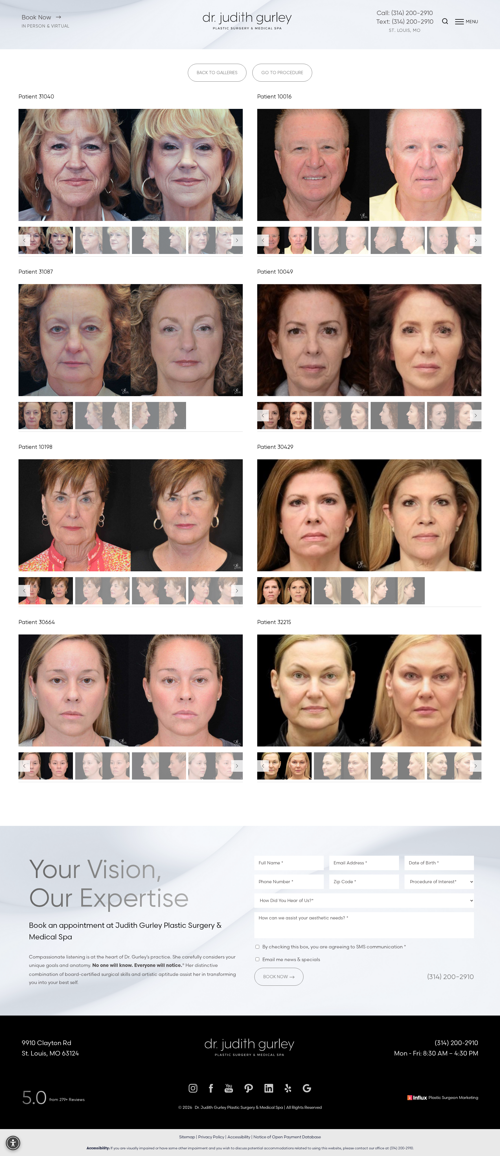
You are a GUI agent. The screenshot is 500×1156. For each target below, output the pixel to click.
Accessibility (238, 1136)
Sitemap (187, 1136)
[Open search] (445, 21)
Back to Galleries (217, 72)
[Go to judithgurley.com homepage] (247, 21)
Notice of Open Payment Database (287, 1136)
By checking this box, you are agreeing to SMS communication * (334, 947)
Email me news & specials (291, 959)
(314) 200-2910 (450, 977)
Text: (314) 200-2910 (404, 21)
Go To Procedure (282, 72)
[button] (459, 21)
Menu (472, 21)
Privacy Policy (211, 1136)
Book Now (37, 17)
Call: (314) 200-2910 (405, 13)
